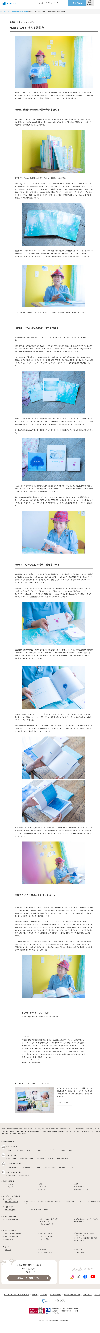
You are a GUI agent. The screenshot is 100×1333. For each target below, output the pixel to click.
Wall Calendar (12, 1158)
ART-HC (19, 1150)
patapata (62, 1167)
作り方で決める (8, 1216)
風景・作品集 (78, 1187)
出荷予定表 (42, 1249)
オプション (8, 1250)
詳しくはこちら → (64, 1102)
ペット (41, 1189)
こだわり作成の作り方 (11, 1219)
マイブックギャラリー (11, 1236)
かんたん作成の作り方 (46, 1224)
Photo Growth (12, 1167)
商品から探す (7, 1141)
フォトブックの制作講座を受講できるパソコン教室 (85, 1239)
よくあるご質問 (79, 1252)
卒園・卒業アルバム (80, 1189)
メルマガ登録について (28, 1272)
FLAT (9, 1150)
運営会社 (35, 1294)
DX (39, 1150)
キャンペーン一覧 (44, 1233)
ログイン (90, 5)
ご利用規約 (43, 1294)
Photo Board (26, 1167)
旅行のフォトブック (52, 1201)
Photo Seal (24, 1175)
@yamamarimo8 (34, 1062)
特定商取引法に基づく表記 (72, 1294)
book (62, 1150)
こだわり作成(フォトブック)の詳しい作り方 (48, 1220)
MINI (70, 1150)
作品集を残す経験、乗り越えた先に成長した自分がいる (41, 1016)
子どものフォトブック (11, 1202)
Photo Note (11, 1175)
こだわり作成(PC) (10, 1210)
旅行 (40, 1184)
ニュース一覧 (43, 1239)
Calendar (41, 1158)
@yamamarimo (36, 1060)
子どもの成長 (9, 1184)
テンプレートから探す (10, 1196)
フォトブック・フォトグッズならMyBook (16, 1294)
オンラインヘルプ (79, 1249)
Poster (38, 1167)
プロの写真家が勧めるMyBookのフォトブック (84, 1234)
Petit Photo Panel (62, 1158)
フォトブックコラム (45, 1236)
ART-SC (29, 1150)
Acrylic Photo (50, 1167)
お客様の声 (8, 1239)
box (72, 1167)
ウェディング (9, 1187)
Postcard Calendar (27, 1158)
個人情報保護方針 (55, 1294)
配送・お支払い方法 (45, 1252)
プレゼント (42, 1187)
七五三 (76, 1184)
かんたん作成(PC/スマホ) (39, 1210)
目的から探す (7, 1181)
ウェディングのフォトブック (34, 1201)
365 (50, 1158)
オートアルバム (50, 1150)
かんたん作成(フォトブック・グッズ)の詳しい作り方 (86, 1220)
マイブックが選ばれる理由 (13, 1234)
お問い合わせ (87, 1294)
